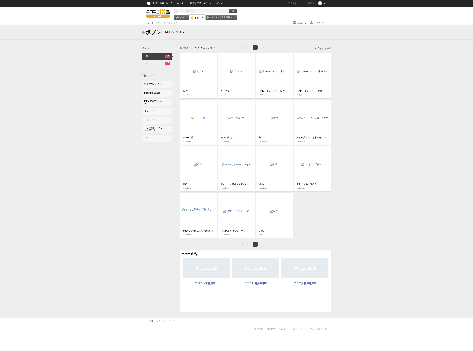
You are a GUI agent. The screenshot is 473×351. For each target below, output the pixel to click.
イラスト (198, 17)
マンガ (214, 17)
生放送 (169, 3)
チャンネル (180, 3)
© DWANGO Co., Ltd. (317, 329)
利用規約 (271, 329)
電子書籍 (230, 17)
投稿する (301, 22)
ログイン (289, 3)
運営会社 (258, 329)
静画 (162, 3)
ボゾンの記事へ (176, 32)
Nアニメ (207, 3)
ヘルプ (282, 329)
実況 (199, 3)
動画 (155, 3)
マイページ (319, 22)
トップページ (295, 329)
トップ (183, 17)
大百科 (191, 3)
